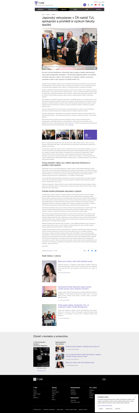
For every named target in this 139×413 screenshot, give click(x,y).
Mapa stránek (60, 409)
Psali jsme (71, 124)
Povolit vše (117, 408)
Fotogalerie (73, 392)
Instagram (91, 393)
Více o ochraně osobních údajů (105, 405)
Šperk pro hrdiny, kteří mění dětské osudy (75, 261)
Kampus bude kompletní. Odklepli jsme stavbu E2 (82, 346)
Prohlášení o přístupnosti (49, 409)
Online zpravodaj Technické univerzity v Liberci (44, 5)
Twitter (90, 392)
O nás (34, 390)
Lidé (87, 9)
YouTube (91, 395)
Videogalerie (73, 393)
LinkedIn (91, 397)
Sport (75, 9)
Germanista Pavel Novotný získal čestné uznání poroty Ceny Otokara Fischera (74, 288)
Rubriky (48, 14)
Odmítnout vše (109, 408)
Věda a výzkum (52, 9)
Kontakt (35, 392)
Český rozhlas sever (75, 402)
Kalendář (73, 390)
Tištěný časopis (36, 393)
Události (63, 9)
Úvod (43, 14)
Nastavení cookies (83, 409)
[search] (84, 4)
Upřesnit (101, 408)
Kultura (98, 9)
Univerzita (40, 9)
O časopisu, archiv (41, 370)
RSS (34, 395)
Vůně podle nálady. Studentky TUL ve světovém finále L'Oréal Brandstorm (73, 306)
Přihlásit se (35, 397)
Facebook (91, 390)
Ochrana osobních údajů (71, 409)
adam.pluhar (49, 250)
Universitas (73, 400)
